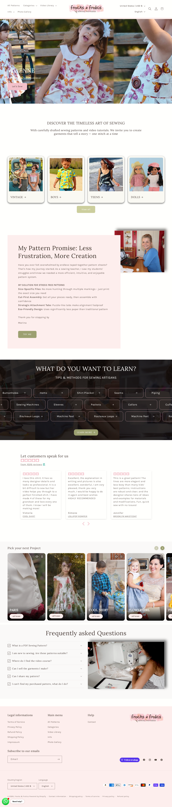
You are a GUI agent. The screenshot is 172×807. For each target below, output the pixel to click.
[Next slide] (162, 548)
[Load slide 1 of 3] (83, 101)
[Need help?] (5, 801)
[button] (30, 6)
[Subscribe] (58, 759)
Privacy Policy (15, 727)
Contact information (57, 796)
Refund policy (123, 796)
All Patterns (54, 722)
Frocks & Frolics (22, 796)
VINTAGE (17, 197)
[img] (87, 460)
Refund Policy (15, 732)
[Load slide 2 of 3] (86, 101)
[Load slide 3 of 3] (88, 101)
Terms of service (92, 796)
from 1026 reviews (31, 464)
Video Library (54, 732)
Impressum (14, 742)
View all (86, 209)
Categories (53, 727)
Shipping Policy (16, 737)
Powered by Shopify (37, 796)
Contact (92, 722)
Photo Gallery (54, 742)
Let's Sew (17, 86)
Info (50, 737)
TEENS (95, 197)
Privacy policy (108, 796)
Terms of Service (16, 722)
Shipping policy (76, 796)
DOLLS (135, 197)
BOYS (54, 197)
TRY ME (27, 334)
